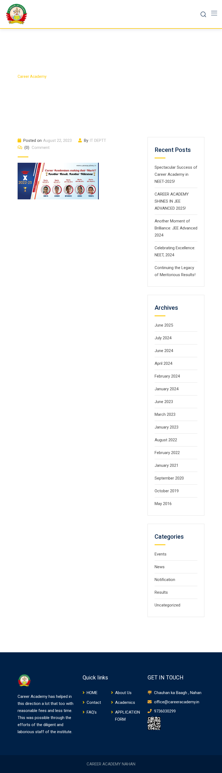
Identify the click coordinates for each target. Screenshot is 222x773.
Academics (125, 702)
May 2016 (163, 503)
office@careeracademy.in (176, 701)
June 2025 (164, 325)
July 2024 (163, 338)
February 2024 (167, 376)
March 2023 (165, 414)
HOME (92, 692)
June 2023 (164, 401)
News (160, 566)
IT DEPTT (98, 140)
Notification (165, 579)
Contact (94, 702)
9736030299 (164, 711)
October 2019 (167, 490)
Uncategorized (167, 605)
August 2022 (166, 439)
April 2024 (163, 363)
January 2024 (166, 388)
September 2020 (169, 478)
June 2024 (164, 350)
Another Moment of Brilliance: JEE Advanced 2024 (176, 228)
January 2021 (166, 465)
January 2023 (166, 427)
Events (160, 554)
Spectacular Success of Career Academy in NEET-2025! (176, 174)
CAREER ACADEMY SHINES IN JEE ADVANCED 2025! (172, 201)
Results (161, 592)
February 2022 (167, 452)
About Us (123, 692)
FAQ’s (92, 712)
